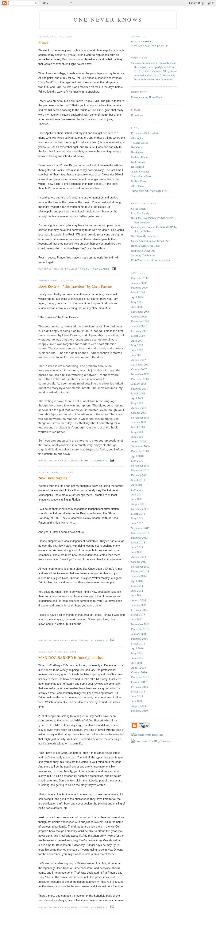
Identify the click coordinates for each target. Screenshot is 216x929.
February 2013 (139, 537)
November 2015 (140, 624)
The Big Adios (139, 143)
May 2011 (137, 489)
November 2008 (140, 417)
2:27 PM (83, 461)
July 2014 (137, 595)
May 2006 (137, 302)
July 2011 (137, 499)
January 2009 (139, 422)
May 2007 (137, 345)
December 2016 (140, 677)
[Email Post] (113, 269)
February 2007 (139, 331)
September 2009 (140, 446)
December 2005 (140, 278)
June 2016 (137, 658)
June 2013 (137, 547)
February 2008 (139, 388)
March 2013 (138, 542)
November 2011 (140, 509)
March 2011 (138, 480)
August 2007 (138, 360)
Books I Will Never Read (145, 246)
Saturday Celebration (143, 255)
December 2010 (140, 470)
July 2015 (137, 619)
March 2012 (138, 514)
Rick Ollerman (141, 41)
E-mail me (137, 115)
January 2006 (139, 283)
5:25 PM (83, 907)
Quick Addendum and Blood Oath (150, 241)
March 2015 (138, 614)
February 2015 (139, 610)
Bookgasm (137, 152)
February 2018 (139, 687)
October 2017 (139, 682)
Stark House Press (141, 176)
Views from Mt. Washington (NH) (150, 191)
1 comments (99, 461)
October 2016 (139, 672)
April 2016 (137, 648)
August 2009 (138, 441)
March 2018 (138, 691)
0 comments (101, 269)
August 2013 (138, 557)
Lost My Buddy (140, 213)
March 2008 (138, 393)
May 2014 (137, 586)
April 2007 (137, 340)
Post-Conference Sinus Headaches (150, 260)
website (43, 900)
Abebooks (137, 138)
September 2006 (140, 311)
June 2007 (137, 350)
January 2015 (139, 605)
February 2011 (139, 475)
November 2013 (140, 566)
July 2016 (137, 663)
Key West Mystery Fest (144, 236)
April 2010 (137, 456)
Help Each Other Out (143, 250)
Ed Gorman (137, 166)
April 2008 (137, 398)
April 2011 (137, 485)
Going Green (138, 209)
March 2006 (138, 292)
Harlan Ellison (139, 157)
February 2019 (139, 711)
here (71, 522)
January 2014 (139, 576)
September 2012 (140, 528)
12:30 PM (83, 269)
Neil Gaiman (138, 162)
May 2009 (137, 432)
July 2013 (137, 552)
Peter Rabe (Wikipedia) (144, 133)
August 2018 (138, 706)
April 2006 (137, 297)
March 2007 (138, 336)
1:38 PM (83, 640)
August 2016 (138, 667)
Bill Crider (137, 147)
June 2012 (137, 523)
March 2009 (138, 427)
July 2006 (137, 307)
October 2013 (139, 562)
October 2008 (139, 413)
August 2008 (138, 408)
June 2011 (137, 494)
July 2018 (137, 701)
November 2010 (140, 465)
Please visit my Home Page (146, 97)
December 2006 (140, 321)
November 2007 (140, 374)
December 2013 (140, 571)
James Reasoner (140, 171)
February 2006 (139, 287)
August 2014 (138, 600)
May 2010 (137, 460)
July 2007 (137, 355)
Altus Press (137, 186)
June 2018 (137, 696)
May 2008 (137, 403)
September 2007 (140, 364)
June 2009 (137, 437)
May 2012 (137, 518)
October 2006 (139, 316)
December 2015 (140, 629)
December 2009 (140, 451)
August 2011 (138, 504)
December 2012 (140, 533)
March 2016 (138, 643)
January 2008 (139, 384)
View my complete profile (149, 46)
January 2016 (139, 634)
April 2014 (137, 581)
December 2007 (140, 379)
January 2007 (139, 326)
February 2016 (139, 638)
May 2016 (137, 653)
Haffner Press (138, 181)
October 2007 (139, 369)
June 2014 (137, 590)
